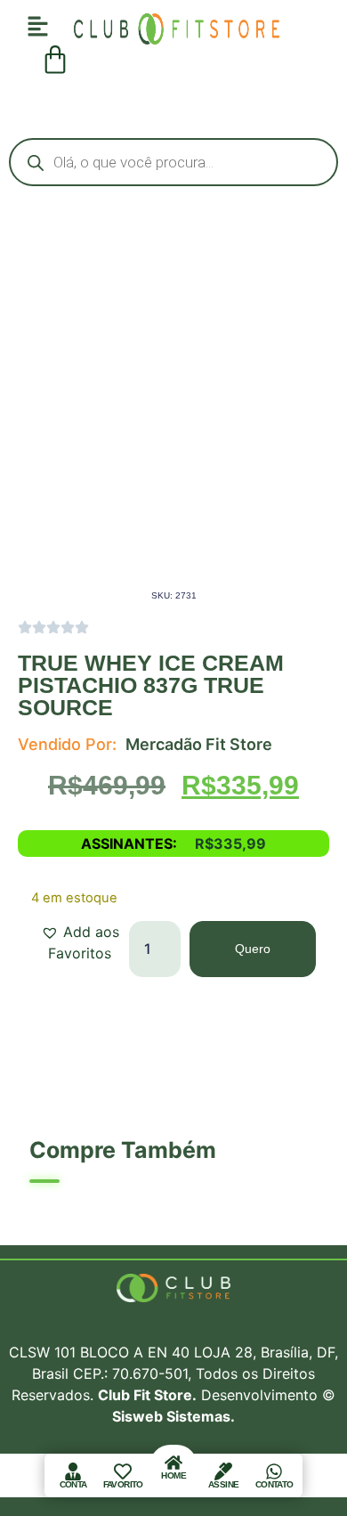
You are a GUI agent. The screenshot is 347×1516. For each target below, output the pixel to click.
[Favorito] (124, 1471)
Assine (223, 1484)
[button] (80, 942)
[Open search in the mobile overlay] (173, 162)
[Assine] (223, 1471)
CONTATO (273, 1484)
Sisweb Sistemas (171, 1416)
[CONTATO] (274, 1471)
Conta (73, 1484)
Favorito (123, 1484)
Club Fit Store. (147, 1395)
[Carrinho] (55, 60)
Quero (252, 948)
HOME (173, 1475)
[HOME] (173, 1462)
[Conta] (73, 1471)
